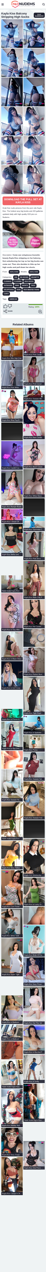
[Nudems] (23, 4)
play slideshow (39, 15)
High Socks (29, 281)
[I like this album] (5, 306)
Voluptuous (9, 289)
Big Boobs (24, 277)
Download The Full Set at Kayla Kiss (23, 201)
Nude (19, 289)
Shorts (25, 285)
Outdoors (8, 285)
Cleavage (7, 281)
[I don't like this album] (10, 306)
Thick (33, 285)
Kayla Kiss (14, 272)
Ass (15, 277)
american (13, 299)
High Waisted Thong (31, 289)
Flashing (18, 281)
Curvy (6, 293)
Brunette (35, 277)
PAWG (17, 285)
